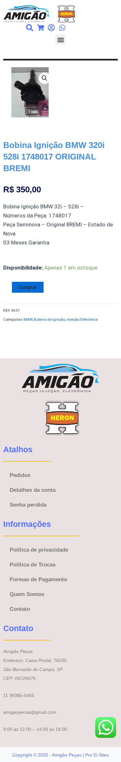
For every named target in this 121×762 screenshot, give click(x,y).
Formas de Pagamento (38, 579)
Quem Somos (27, 594)
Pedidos (20, 475)
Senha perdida (28, 505)
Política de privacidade (39, 550)
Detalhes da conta (32, 490)
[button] (60, 39)
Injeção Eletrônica (82, 319)
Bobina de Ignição (49, 319)
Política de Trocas (32, 565)
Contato (20, 609)
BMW (28, 319)
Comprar (27, 287)
